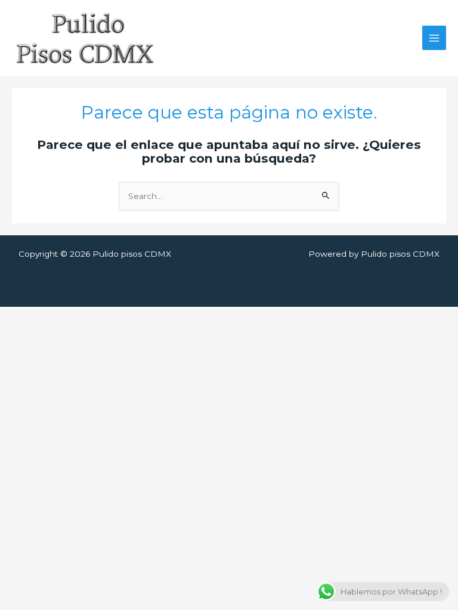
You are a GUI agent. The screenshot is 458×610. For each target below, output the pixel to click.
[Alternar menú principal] (434, 38)
